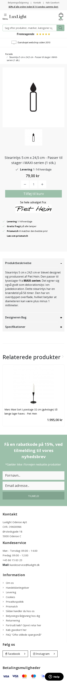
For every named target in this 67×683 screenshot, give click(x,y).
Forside (9, 54)
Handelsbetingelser (17, 587)
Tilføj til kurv (33, 193)
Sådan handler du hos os (20, 611)
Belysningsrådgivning (18, 2)
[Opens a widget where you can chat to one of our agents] (54, 677)
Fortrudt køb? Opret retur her (23, 625)
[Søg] (60, 28)
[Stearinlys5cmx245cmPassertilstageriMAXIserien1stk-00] (33, 137)
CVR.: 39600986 (12, 526)
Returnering (13, 620)
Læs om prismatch (17, 235)
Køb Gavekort (52, 2)
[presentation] (56, 356)
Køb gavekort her (16, 630)
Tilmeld (33, 496)
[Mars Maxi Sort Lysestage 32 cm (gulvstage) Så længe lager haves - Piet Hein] (33, 385)
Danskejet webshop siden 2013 (34, 42)
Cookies (10, 597)
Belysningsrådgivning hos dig (23, 616)
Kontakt (37, 2)
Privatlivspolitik (15, 601)
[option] (33, 137)
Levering (11, 592)
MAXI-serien (32, 281)
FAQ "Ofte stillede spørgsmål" (24, 634)
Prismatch (12, 606)
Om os (10, 583)
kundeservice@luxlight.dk (25, 565)
